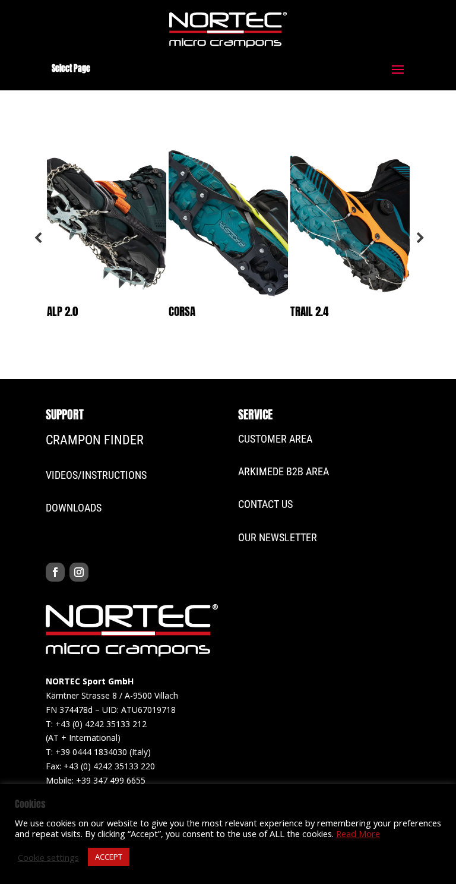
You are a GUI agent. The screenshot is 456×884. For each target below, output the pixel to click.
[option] (106, 238)
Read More (358, 833)
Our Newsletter (277, 537)
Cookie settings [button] (48, 857)
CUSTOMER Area (275, 438)
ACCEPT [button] (108, 856)
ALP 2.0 (62, 311)
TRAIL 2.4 (309, 311)
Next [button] (419, 238)
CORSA (182, 311)
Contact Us (265, 504)
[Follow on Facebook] (55, 572)
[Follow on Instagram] (78, 572)
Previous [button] (37, 238)
